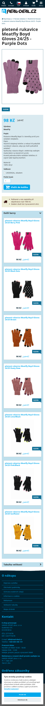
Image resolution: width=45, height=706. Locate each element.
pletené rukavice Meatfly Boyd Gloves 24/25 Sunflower (22, 513)
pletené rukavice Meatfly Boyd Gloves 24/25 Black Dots (22, 270)
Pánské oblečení (20, 19)
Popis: (6, 133)
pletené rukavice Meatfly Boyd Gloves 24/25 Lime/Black (22, 415)
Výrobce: (7, 126)
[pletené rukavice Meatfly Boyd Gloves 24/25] (22, 76)
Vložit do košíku (19, 187)
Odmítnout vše (22, 700)
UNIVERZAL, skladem (14, 173)
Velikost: (7, 169)
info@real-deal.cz (15, 639)
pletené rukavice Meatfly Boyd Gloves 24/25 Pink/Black (22, 464)
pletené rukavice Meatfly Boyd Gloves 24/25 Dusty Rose (22, 367)
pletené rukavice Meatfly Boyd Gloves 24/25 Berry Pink (22, 221)
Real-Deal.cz (8, 19)
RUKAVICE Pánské (34, 19)
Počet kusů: (8, 177)
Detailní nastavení (11, 689)
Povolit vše (22, 694)
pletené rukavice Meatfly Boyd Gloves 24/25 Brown (22, 318)
